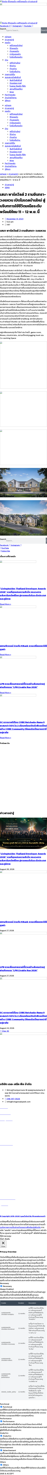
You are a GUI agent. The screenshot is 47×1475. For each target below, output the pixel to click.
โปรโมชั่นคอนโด (16, 57)
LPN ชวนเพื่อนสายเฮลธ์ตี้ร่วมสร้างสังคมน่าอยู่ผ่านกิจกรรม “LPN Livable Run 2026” (22, 685)
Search (3, 28)
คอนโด (7, 42)
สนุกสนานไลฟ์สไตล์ (13, 77)
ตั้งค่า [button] (2, 1238)
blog (12, 91)
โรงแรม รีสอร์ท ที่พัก (18, 86)
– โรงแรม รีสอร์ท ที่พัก (9, 1183)
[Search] (46, 541)
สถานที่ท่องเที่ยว (16, 88)
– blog (3, 1171)
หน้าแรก (8, 36)
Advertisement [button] (6, 1447)
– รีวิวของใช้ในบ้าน (7, 1177)
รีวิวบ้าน (13, 65)
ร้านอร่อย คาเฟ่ (16, 83)
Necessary (7, 1286)
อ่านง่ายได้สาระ (11, 97)
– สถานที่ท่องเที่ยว (7, 1180)
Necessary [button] (4, 1283)
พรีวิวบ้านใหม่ (15, 62)
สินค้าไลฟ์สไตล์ (16, 80)
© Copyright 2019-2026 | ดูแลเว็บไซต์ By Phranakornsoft (22, 1216)
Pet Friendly (10, 94)
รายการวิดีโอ (10, 74)
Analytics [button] (4, 1433)
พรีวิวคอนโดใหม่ (16, 45)
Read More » (5, 604)
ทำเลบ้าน (13, 68)
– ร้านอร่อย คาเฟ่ (7, 1174)
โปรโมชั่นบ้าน (15, 71)
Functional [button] (4, 1404)
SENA (7, 187)
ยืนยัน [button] (7, 1238)
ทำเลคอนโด (14, 51)
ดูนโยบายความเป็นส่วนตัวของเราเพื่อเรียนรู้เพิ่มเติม (20, 1227)
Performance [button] (6, 1418)
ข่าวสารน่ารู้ (9, 39)
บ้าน (6, 59)
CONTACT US (8, 1210)
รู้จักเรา (7, 100)
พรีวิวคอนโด (8, 1125)
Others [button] (3, 1462)
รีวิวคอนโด (14, 48)
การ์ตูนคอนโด (15, 54)
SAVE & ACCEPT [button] (7, 1473)
